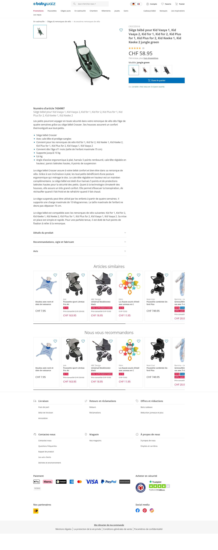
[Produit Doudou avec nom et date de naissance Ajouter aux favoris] (55, 275)
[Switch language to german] (136, 4)
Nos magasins (95, 440)
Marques (163, 11)
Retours (92, 407)
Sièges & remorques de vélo (59, 21)
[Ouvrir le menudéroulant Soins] (129, 11)
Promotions (38, 11)
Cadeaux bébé (150, 11)
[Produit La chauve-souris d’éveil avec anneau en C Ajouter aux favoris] (138, 275)
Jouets (117, 11)
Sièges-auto (66, 11)
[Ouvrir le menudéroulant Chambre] (99, 11)
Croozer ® (134, 26)
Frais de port (43, 407)
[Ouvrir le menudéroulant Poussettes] (58, 11)
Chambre (94, 11)
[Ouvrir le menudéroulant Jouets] (121, 11)
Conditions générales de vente (117, 529)
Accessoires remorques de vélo (87, 21)
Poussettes (52, 11)
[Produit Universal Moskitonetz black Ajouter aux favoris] (111, 275)
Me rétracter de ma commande (109, 525)
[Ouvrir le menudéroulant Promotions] (45, 11)
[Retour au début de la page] (215, 532)
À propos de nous (148, 440)
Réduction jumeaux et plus (152, 412)
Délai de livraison (45, 412)
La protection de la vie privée (87, 529)
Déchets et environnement (49, 463)
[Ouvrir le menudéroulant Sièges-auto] (72, 11)
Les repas (37, 14)
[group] (88, 63)
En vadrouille (80, 11)
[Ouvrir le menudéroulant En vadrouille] (87, 11)
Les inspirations (178, 11)
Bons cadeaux (146, 407)
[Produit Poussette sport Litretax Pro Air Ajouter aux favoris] (83, 275)
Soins (126, 11)
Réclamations (95, 412)
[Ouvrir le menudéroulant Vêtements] (112, 11)
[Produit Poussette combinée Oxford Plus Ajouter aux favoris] (166, 275)
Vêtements (106, 11)
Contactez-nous (44, 440)
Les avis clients (44, 457)
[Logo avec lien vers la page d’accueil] (44, 4)
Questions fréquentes (47, 446)
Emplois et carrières (149, 446)
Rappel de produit (46, 451)
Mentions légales (64, 529)
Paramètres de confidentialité (148, 529)
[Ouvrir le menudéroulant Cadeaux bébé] (157, 11)
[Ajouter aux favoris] (121, 30)
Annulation (43, 418)
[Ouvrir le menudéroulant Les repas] (42, 15)
